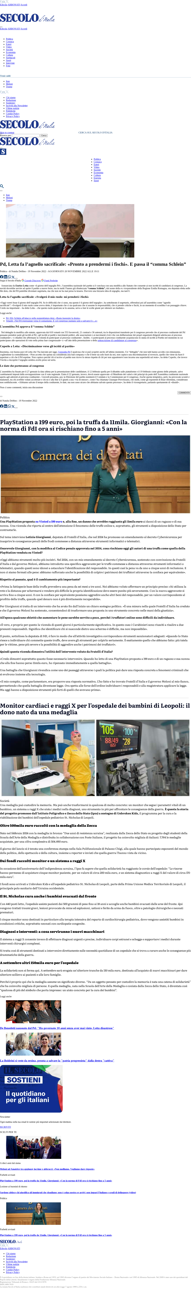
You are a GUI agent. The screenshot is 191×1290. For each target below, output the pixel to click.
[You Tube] (4, 2)
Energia (97, 178)
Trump (9, 86)
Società (9, 49)
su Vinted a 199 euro (48, 521)
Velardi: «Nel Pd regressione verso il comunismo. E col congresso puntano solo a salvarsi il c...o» (51, 321)
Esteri (8, 44)
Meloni (9, 84)
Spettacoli (10, 57)
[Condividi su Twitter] (13, 277)
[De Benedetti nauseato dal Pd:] (33, 1022)
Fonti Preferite (51, 280)
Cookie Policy (12, 113)
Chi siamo (11, 97)
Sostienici (10, 103)
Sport (8, 60)
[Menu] (1, 190)
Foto (8, 65)
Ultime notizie (12, 108)
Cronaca (10, 41)
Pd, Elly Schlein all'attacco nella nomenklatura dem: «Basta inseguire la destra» (43, 318)
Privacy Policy (13, 116)
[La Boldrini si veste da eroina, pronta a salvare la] (33, 1055)
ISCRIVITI (5, 1127)
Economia (11, 52)
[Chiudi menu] (1, 26)
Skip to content (7, 132)
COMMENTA (184, 393)
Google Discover (32, 280)
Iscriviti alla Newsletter (17, 105)
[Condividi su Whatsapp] (10, 277)
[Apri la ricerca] (2, 187)
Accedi (23, 4)
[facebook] (1, 2)
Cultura (9, 55)
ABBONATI (14, 4)
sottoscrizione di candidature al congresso (117, 340)
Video (9, 47)
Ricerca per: (5, 135)
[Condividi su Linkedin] (6, 277)
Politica (9, 39)
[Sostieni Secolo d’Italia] (31, 1112)
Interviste (10, 63)
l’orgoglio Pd (64, 352)
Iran (8, 81)
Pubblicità (10, 111)
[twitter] (7, 2)
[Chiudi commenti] (1, 396)
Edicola (3, 4)
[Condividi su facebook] (2, 277)
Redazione (11, 100)
